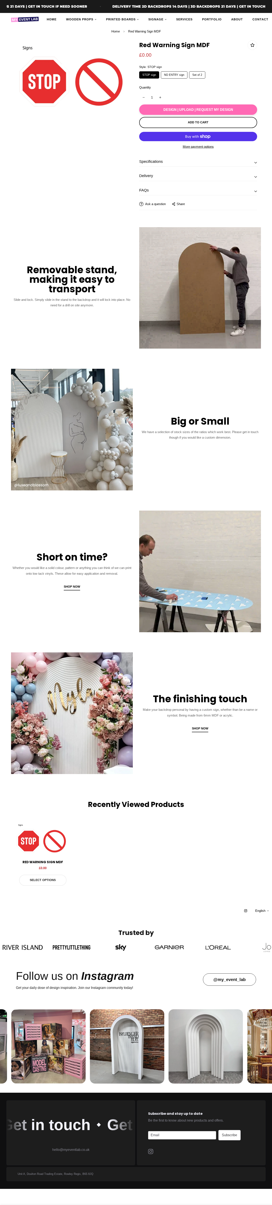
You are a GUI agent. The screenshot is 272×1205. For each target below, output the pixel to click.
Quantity (145, 87)
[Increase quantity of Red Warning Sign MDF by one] (160, 97)
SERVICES (184, 19)
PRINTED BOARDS (121, 19)
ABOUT (237, 19)
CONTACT (260, 19)
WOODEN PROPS (79, 19)
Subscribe (229, 1135)
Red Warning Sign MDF (43, 862)
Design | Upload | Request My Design (198, 109)
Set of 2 (197, 73)
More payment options (198, 146)
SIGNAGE (155, 19)
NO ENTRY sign (174, 73)
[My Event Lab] (25, 19)
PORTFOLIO (212, 19)
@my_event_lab (229, 979)
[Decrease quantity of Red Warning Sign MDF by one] (143, 97)
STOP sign (149, 73)
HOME (52, 19)
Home (115, 31)
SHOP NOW (72, 586)
